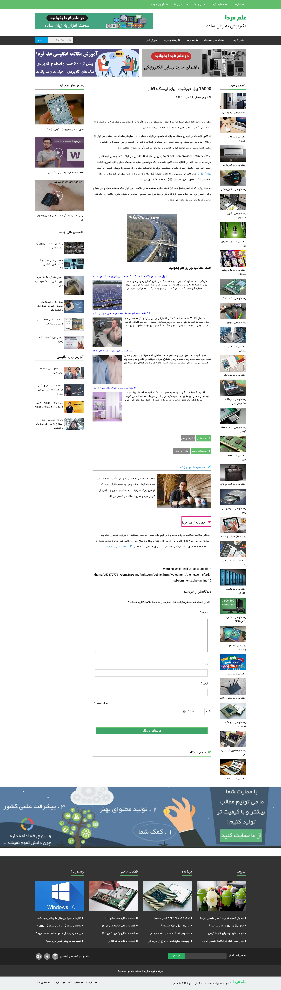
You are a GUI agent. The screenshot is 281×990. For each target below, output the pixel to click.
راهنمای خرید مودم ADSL (233, 698)
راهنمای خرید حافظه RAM (236, 458)
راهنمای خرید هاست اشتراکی (236, 591)
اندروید (241, 872)
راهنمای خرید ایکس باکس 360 (236, 619)
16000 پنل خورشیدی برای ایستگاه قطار (179, 89)
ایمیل (204, 684)
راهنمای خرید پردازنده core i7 (235, 724)
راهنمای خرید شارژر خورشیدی (236, 216)
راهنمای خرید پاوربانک (235, 375)
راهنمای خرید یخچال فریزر (233, 113)
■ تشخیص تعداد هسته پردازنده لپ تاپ (170, 933)
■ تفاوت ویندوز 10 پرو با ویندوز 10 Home (60, 926)
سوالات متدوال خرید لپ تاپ (234, 563)
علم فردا (235, 18)
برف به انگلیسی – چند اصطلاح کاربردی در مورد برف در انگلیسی (49, 424)
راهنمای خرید (170, 40)
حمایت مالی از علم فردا (116, 547)
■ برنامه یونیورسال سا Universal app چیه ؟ (59, 933)
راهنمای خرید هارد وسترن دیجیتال (233, 272)
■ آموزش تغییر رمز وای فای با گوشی (227, 933)
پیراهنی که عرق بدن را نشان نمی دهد (112, 351)
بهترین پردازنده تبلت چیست (236, 648)
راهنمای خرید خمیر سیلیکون (237, 349)
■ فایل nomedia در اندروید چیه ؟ (227, 926)
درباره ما (198, 4)
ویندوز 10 (77, 872)
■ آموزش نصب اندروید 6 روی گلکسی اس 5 (223, 918)
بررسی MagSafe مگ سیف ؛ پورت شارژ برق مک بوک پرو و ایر (49, 282)
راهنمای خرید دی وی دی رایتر (234, 510)
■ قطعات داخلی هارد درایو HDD (121, 918)
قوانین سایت (158, 4)
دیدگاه (204, 612)
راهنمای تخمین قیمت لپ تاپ (233, 753)
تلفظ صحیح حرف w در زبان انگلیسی (66, 173)
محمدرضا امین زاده (193, 467)
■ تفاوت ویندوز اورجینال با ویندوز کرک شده (60, 918)
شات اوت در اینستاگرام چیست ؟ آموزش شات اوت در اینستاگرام (50, 306)
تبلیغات (237, 4)
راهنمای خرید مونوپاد (235, 323)
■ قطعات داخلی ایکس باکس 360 (119, 933)
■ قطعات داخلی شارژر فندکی (123, 941)
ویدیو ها (191, 40)
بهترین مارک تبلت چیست (233, 537)
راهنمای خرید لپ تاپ (235, 779)
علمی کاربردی (237, 40)
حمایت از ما (218, 4)
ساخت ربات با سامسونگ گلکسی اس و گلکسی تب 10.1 (51, 265)
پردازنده (187, 872)
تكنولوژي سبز (187, 438)
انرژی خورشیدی (181, 451)
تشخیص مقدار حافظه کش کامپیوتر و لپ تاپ (50, 322)
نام (205, 664)
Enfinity (205, 174)
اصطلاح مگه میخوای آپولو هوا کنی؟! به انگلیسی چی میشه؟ (50, 390)
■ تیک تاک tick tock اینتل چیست (173, 918)
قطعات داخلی (129, 872)
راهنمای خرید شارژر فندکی (233, 189)
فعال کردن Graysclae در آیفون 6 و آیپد (64, 130)
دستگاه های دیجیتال (214, 40)
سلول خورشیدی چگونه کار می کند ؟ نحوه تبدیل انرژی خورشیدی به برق (130, 276)
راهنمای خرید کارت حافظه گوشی (233, 430)
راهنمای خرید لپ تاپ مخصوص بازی (235, 401)
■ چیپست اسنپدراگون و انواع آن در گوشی (170, 941)
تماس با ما (179, 4)
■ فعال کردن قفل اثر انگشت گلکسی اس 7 (224, 941)
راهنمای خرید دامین (236, 674)
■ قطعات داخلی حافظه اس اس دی (119, 926)
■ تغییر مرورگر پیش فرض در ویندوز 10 (63, 941)
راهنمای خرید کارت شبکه (234, 298)
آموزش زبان (152, 40)
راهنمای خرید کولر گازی (234, 165)
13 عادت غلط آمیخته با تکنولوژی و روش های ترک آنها (121, 313)
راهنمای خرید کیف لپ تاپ (233, 484)
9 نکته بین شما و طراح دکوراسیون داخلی (114, 388)
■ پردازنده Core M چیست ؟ (176, 926)
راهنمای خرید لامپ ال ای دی (233, 244)
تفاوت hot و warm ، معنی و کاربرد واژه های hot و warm (49, 405)
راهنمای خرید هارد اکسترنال (237, 139)
